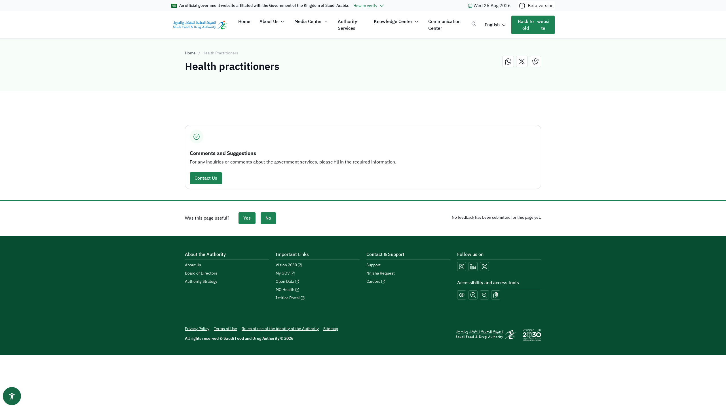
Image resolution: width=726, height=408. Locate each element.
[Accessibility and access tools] (495, 294)
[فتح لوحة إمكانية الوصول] (12, 396)
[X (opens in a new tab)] (484, 266)
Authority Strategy (201, 281)
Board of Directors (201, 273)
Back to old (533, 25)
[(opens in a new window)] (508, 61)
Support (373, 265)
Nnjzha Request (380, 273)
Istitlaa (288, 298)
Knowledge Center (393, 21)
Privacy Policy (197, 329)
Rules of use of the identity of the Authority (280, 329)
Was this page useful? (207, 218)
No (268, 218)
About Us (268, 21)
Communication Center (444, 25)
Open (285, 281)
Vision (286, 265)
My (283, 273)
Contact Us (206, 178)
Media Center (308, 21)
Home (244, 21)
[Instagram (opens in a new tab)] (461, 266)
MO (285, 290)
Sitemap (330, 329)
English (492, 25)
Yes (247, 218)
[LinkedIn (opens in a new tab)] (473, 266)
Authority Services (347, 25)
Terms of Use (225, 329)
